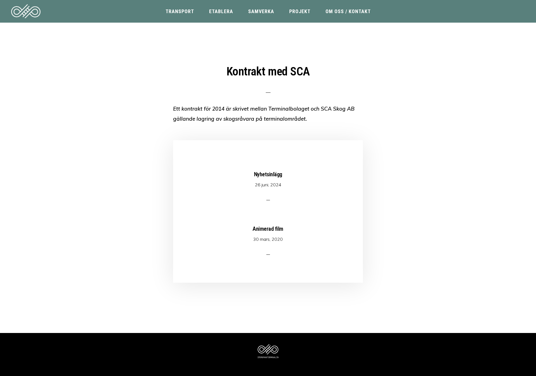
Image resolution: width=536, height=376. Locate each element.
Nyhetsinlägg (268, 174)
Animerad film (268, 228)
